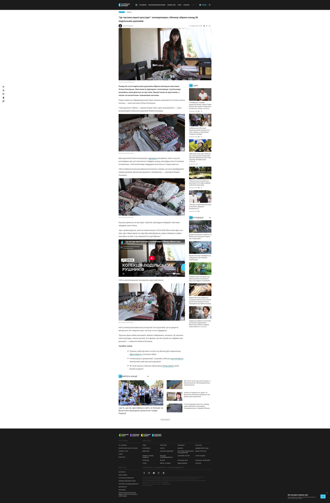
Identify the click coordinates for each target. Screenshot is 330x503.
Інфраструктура (200, 451)
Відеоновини (182, 463)
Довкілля (145, 451)
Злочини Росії (183, 460)
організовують (177, 358)
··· (193, 5)
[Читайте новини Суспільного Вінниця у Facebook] (144, 473)
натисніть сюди (166, 484)
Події (144, 445)
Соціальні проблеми (202, 460)
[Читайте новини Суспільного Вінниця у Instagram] (149, 473)
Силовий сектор (184, 456)
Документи (123, 487)
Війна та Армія (165, 463)
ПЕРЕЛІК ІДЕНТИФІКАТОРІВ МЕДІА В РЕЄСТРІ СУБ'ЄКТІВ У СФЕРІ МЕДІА (128, 494)
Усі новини (142, 5)
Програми (122, 490)
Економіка (146, 448)
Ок (323, 496)
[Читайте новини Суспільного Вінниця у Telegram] (163, 473)
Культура (186, 5)
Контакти (122, 472)
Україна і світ (171, 5)
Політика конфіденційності (129, 484)
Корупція (163, 445)
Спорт (180, 5)
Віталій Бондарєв (128, 26)
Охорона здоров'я (166, 451)
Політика (145, 460)
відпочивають (135, 354)
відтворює (152, 158)
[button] (3, 86)
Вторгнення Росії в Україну (156, 5)
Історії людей (200, 456)
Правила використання (127, 481)
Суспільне (165, 482)
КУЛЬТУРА (122, 12)
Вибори (180, 448)
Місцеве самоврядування (166, 456)
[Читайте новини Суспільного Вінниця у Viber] (158, 473)
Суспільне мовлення (126, 478)
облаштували (168, 366)
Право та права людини (147, 456)
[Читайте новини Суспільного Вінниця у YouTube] (154, 473)
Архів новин (123, 475)
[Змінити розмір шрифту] (210, 26)
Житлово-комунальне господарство (186, 452)
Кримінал (181, 445)
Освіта (162, 448)
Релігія (162, 460)
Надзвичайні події (202, 448)
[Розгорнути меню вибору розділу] (136, 5)
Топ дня (198, 463)
